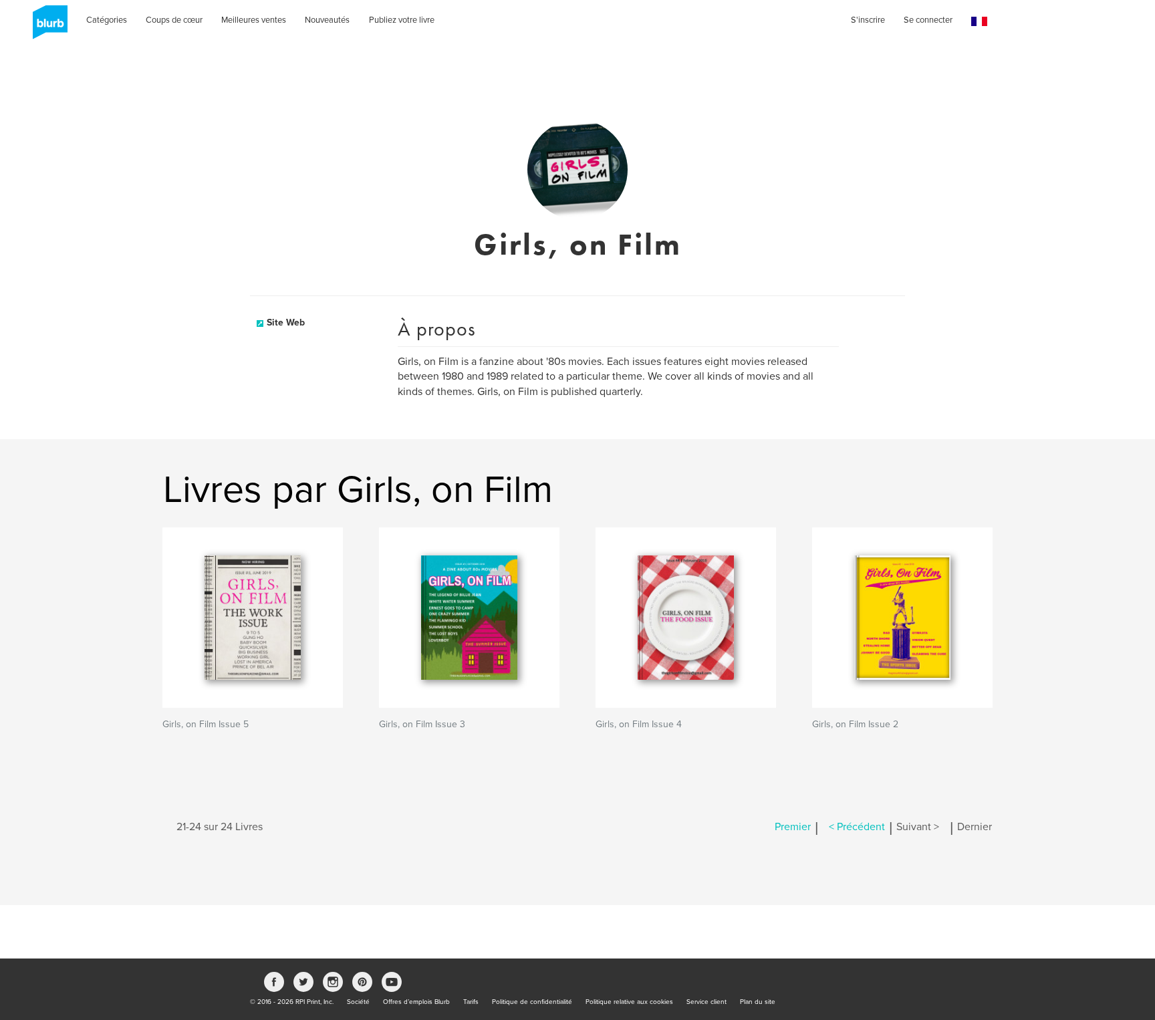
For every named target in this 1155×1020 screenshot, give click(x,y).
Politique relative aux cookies (629, 1002)
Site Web (286, 322)
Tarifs (471, 1002)
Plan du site (757, 1002)
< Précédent (857, 827)
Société (358, 1002)
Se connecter (928, 20)
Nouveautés (327, 20)
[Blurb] (46, 26)
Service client (706, 1002)
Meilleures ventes (253, 20)
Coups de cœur (174, 20)
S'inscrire (868, 20)
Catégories (106, 20)
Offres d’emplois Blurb (416, 1002)
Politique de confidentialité (532, 1002)
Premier (793, 827)
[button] (979, 21)
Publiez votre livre (401, 20)
